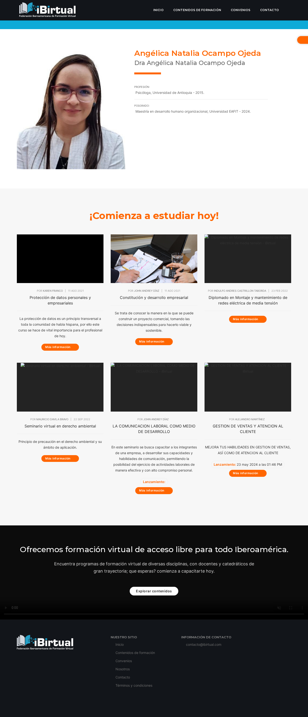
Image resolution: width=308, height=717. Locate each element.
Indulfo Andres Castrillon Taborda (240, 290)
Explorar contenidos (154, 591)
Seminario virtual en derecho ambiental (60, 426)
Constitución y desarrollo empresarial (154, 297)
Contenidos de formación (197, 10)
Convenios (240, 10)
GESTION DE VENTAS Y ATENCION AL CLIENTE (248, 429)
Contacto (269, 10)
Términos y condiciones (133, 685)
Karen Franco (53, 290)
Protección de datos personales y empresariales (60, 300)
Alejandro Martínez (250, 419)
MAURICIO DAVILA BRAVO (52, 419)
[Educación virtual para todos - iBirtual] (47, 10)
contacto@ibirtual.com (203, 644)
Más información (58, 347)
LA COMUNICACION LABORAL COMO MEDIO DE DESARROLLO (154, 429)
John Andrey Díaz (146, 290)
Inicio (158, 10)
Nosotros (122, 669)
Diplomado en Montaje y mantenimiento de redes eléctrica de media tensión (248, 300)
